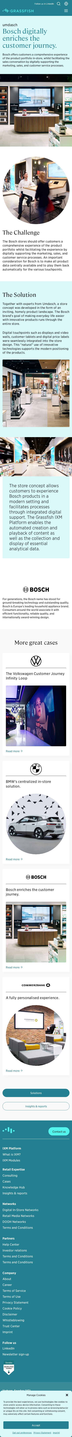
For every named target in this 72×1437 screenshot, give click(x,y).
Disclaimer (10, 1314)
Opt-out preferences (22, 1432)
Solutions (36, 1092)
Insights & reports (36, 1106)
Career (7, 1284)
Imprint (56, 1432)
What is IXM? (12, 1154)
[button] (67, 1395)
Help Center (11, 1244)
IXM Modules (11, 1160)
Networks (9, 1204)
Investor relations (15, 1250)
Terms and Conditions (18, 1227)
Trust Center (11, 1326)
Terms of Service (14, 1290)
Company (9, 1273)
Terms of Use (12, 1296)
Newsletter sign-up (16, 1354)
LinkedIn (8, 1348)
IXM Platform (12, 1148)
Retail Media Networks (18, 1215)
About (7, 1279)
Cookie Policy (12, 1308)
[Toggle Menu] (66, 10)
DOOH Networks (14, 1221)
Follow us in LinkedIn (44, 3)
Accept (36, 1425)
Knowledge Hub (14, 1187)
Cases (7, 1181)
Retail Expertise (14, 1169)
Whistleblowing (13, 1320)
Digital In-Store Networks (20, 1210)
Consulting (10, 1175)
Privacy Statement (42, 1432)
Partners (8, 1238)
